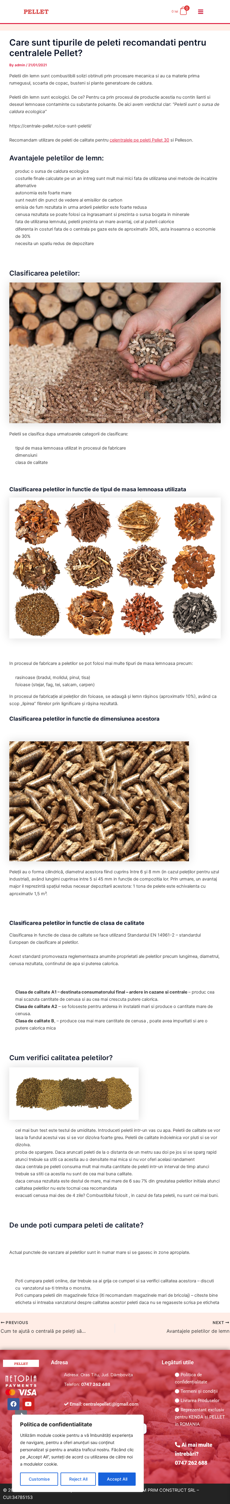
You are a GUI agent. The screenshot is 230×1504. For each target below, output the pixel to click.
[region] (78, 1453)
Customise (39, 1479)
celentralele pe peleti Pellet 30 (139, 140)
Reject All (78, 1479)
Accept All (117, 1479)
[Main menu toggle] (200, 11)
